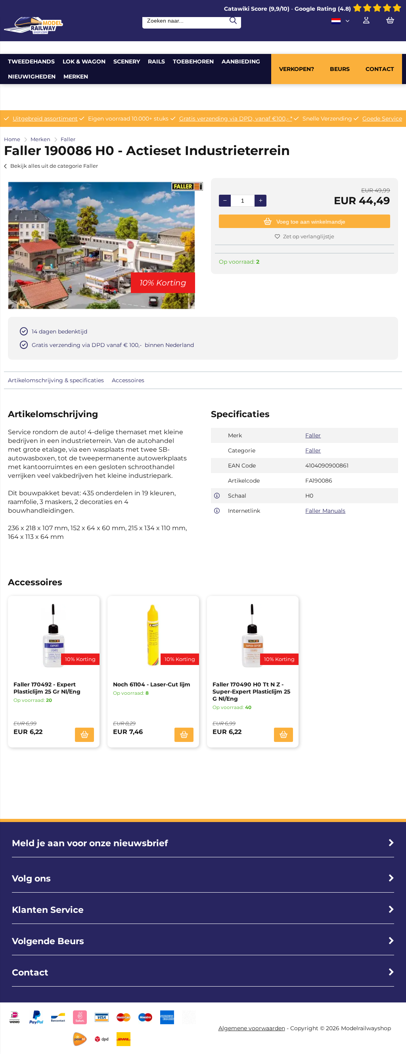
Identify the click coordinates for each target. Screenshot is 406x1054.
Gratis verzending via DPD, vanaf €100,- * (235, 118)
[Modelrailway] (33, 32)
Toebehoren (193, 61)
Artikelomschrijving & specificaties (56, 380)
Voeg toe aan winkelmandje (310, 221)
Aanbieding (241, 61)
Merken (75, 76)
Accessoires (128, 380)
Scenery (126, 61)
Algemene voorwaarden (251, 1028)
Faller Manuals (325, 510)
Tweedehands (31, 61)
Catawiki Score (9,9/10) (256, 8)
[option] (101, 245)
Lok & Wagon (84, 61)
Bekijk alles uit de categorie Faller (54, 166)
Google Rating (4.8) (323, 8)
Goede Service (382, 118)
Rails (156, 61)
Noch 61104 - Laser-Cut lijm (151, 684)
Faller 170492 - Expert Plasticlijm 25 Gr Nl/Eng (46, 688)
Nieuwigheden (32, 76)
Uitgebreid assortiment (45, 118)
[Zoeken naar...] (233, 21)
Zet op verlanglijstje (308, 236)
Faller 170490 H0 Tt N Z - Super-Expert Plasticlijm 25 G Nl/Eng (251, 691)
